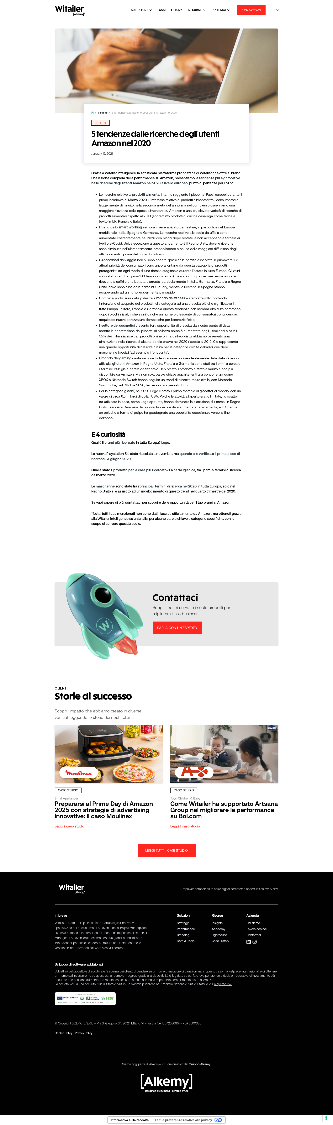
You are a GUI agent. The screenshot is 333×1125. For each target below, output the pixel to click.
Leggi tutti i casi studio (166, 850)
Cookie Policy (63, 1033)
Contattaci (253, 935)
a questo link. (223, 984)
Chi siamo (253, 923)
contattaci (133, 502)
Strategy (183, 923)
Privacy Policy (83, 1033)
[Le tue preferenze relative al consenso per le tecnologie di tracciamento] (326, 1118)
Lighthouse (219, 935)
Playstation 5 (116, 454)
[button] (139, 10)
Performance (186, 929)
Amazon (166, 178)
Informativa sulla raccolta (130, 1120)
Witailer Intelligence (120, 173)
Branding (183, 935)
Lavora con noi (256, 929)
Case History (220, 941)
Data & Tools (185, 941)
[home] (70, 10)
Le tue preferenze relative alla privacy (183, 1120)
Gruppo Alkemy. (200, 1064)
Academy (218, 929)
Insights (217, 923)
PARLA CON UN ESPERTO (177, 628)
